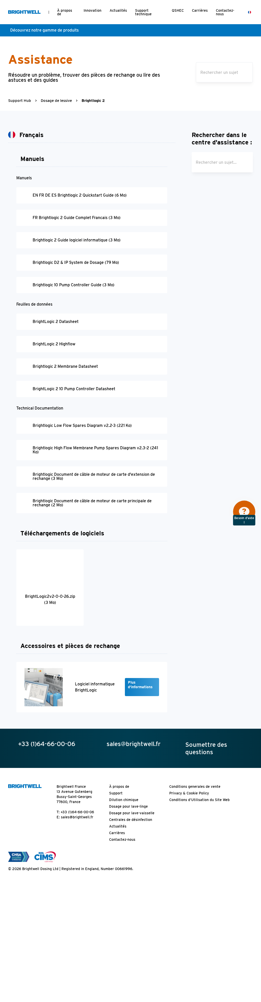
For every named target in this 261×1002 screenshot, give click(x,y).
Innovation (92, 10)
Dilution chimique (123, 800)
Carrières (200, 10)
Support (116, 793)
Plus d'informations (140, 684)
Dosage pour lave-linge (128, 806)
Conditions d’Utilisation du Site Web (199, 800)
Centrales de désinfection (130, 820)
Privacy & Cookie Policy (189, 793)
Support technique (143, 12)
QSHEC (178, 10)
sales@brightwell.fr (77, 817)
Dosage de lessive (56, 100)
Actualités (118, 10)
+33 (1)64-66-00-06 (77, 812)
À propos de (64, 12)
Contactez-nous (225, 12)
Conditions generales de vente (194, 786)
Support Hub (19, 100)
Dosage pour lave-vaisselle (131, 813)
